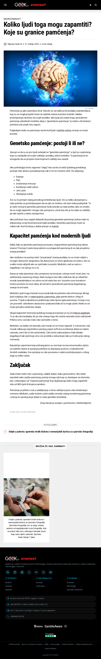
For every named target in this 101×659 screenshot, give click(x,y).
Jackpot (8, 586)
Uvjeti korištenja (50, 648)
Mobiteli (8, 589)
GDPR (47, 644)
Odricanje (40, 586)
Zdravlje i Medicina (75, 589)
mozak (23, 412)
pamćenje (31, 412)
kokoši (55, 226)
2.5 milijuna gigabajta (79, 313)
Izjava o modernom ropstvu (32, 644)
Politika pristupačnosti (84, 644)
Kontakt (39, 582)
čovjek (12, 412)
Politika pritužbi (14, 644)
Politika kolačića (68, 644)
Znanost (70, 582)
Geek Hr (21, 537)
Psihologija (71, 586)
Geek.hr (8, 582)
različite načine (64, 130)
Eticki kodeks (55, 644)
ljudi (18, 412)
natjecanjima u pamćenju (43, 296)
